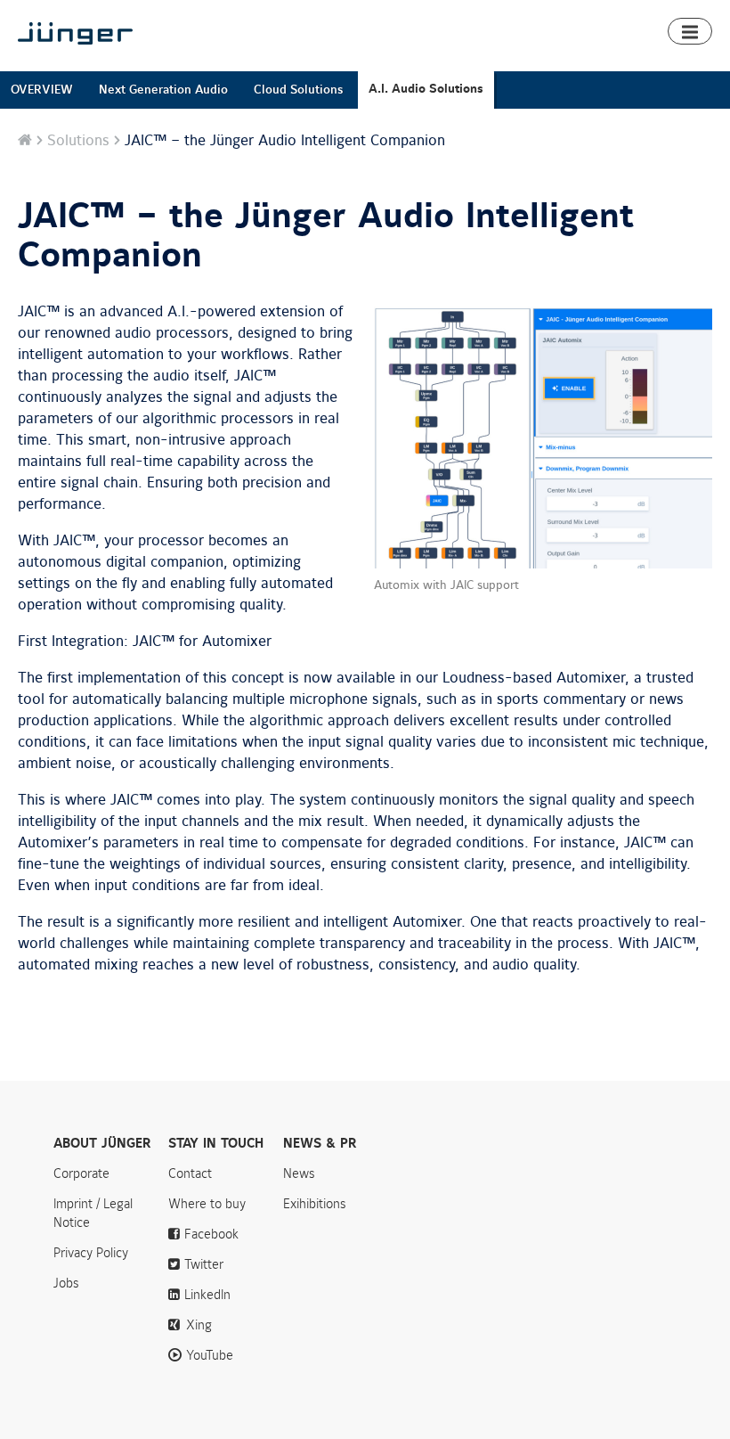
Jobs (66, 1283)
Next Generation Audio (163, 89)
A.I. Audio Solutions (426, 88)
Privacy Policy (90, 1253)
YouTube (209, 1355)
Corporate (81, 1173)
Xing (199, 1325)
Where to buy (207, 1204)
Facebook (211, 1234)
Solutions (78, 141)
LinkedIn (207, 1295)
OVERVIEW (42, 89)
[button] (690, 31)
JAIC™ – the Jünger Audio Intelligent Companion (326, 236)
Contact (190, 1173)
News (299, 1173)
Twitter (203, 1264)
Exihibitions (314, 1204)
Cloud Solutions (298, 89)
